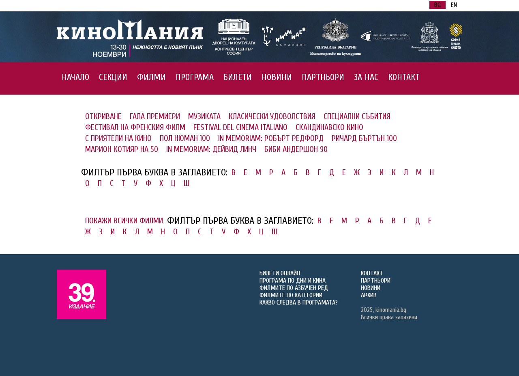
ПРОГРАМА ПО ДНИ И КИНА (293, 280)
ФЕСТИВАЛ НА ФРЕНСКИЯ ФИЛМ (135, 127)
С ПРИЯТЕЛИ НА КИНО (118, 138)
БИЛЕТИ (237, 77)
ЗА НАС (366, 77)
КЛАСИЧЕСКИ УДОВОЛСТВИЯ (272, 116)
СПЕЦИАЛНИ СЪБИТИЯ (357, 116)
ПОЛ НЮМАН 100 (185, 138)
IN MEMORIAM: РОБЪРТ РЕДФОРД (271, 138)
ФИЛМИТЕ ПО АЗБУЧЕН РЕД (294, 288)
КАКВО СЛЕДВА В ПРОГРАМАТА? (299, 302)
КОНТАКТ (404, 77)
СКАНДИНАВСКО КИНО (329, 127)
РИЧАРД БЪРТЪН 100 (364, 138)
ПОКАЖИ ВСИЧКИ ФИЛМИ (124, 220)
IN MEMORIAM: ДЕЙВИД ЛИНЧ (211, 149)
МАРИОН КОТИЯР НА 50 (121, 149)
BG (437, 5)
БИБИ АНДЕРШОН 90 (296, 149)
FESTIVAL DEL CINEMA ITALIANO (240, 127)
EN (454, 5)
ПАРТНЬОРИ (323, 77)
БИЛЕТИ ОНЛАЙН (280, 273)
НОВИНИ (277, 77)
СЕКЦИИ (113, 77)
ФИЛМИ (151, 77)
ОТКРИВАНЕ (103, 116)
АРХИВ (369, 295)
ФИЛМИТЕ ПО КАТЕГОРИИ (291, 295)
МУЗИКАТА (204, 116)
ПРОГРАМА (195, 77)
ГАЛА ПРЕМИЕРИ (155, 116)
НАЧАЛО (75, 77)
